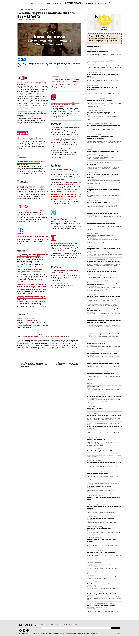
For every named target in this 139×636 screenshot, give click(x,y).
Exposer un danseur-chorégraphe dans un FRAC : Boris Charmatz (104, 427)
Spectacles (107, 61)
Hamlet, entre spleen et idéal (96, 439)
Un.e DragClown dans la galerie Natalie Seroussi (102, 214)
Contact (43, 624)
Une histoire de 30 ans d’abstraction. (99, 486)
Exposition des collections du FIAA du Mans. (101, 223)
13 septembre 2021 (33, 19)
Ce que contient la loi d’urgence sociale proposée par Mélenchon (63, 140)
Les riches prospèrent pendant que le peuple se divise (104, 462)
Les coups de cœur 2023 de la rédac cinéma (101, 552)
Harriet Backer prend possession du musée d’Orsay (103, 125)
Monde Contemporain (88, 3)
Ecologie (114, 304)
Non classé (101, 61)
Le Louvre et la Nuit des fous (96, 63)
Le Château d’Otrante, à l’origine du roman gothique (104, 415)
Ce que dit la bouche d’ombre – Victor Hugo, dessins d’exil (103, 249)
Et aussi (59, 3)
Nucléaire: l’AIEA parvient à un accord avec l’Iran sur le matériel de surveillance (64, 244)
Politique (115, 305)
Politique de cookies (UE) (74, 624)
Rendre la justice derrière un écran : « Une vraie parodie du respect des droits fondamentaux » (31, 162)
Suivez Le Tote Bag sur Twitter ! (24, 630)
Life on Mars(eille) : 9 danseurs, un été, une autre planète (103, 190)
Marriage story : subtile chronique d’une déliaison (103, 594)
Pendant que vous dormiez (59, 284)
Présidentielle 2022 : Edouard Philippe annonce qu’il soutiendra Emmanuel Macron (66, 183)
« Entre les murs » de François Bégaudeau (100, 518)
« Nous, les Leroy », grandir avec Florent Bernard (103, 334)
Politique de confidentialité (62, 624)
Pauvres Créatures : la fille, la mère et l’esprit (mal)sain (101, 540)
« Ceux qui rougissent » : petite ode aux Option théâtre (102, 75)
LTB (22, 19)
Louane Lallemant (93, 90)
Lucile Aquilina (92, 335)
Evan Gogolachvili (92, 323)
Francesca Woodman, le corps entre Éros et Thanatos (104, 397)
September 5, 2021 (59, 87)
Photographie (97, 98)
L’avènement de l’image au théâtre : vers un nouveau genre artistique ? (104, 386)
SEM (90, 463)
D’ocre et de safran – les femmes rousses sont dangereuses (102, 88)
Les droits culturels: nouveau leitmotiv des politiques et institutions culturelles (101, 113)
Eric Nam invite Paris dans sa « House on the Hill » (103, 354)
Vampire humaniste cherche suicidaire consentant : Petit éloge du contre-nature (104, 321)
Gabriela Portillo (92, 274)
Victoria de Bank (92, 312)
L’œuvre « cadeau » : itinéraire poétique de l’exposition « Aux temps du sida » (101, 606)
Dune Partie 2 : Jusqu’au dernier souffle (99, 451)
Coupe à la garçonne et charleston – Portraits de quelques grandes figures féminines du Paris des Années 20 (103, 176)
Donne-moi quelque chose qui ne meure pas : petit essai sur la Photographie (103, 284)
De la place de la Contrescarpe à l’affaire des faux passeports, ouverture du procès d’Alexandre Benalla (65, 104)
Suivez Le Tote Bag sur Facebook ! (21, 630)
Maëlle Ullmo (91, 365)
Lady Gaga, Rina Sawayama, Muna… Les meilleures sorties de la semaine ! (30, 319)
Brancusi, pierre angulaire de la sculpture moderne (103, 261)
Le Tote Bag (73, 3)
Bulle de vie (101, 3)
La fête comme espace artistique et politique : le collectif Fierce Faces (103, 310)
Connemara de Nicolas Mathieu (97, 473)
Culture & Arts (94, 72)
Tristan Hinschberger (93, 53)
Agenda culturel (90, 61)
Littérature (41, 3)
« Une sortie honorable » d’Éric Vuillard (99, 564)
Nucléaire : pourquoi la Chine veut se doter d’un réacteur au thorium (64, 218)
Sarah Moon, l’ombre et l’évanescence (99, 100)
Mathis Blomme (92, 416)
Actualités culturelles (92, 110)
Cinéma (48, 3)
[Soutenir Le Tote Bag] (104, 39)
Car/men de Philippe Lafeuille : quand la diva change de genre (104, 507)
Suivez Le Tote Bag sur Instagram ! (28, 630)
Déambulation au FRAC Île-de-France (99, 528)
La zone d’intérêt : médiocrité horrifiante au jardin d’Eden (103, 498)
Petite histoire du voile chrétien (97, 51)
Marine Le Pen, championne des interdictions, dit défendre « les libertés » (65, 150)
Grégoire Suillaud (92, 215)
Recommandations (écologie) (93, 307)
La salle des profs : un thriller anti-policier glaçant (103, 363)
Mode (88, 49)
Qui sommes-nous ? (50, 624)
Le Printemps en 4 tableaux (96, 344)
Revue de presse (42, 9)
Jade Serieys (91, 409)
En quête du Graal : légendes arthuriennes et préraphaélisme (101, 236)
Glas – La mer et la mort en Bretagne (99, 202)
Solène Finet (91, 355)
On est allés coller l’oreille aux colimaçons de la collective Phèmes (102, 152)
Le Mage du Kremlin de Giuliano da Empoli (100, 373)
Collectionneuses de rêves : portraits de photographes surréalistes (100, 137)
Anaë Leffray (91, 126)
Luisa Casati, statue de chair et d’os (98, 584)
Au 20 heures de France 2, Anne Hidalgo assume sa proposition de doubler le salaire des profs (31, 113)
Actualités (21, 9)
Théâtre (53, 3)
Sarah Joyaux (91, 64)
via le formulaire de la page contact (53, 337)
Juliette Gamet (92, 500)
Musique (33, 3)
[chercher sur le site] (109, 3)
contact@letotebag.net (31, 337)
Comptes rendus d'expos (102, 123)
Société (98, 294)
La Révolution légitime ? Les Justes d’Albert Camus (103, 296)
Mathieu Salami (92, 297)
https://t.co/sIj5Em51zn (67, 81)
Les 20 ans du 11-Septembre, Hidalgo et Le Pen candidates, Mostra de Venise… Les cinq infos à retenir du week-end (66, 196)
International (90, 371)
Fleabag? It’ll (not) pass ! (95, 408)
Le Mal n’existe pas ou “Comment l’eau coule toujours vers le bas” (101, 272)
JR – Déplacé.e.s (92, 164)
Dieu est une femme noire (95, 574)
